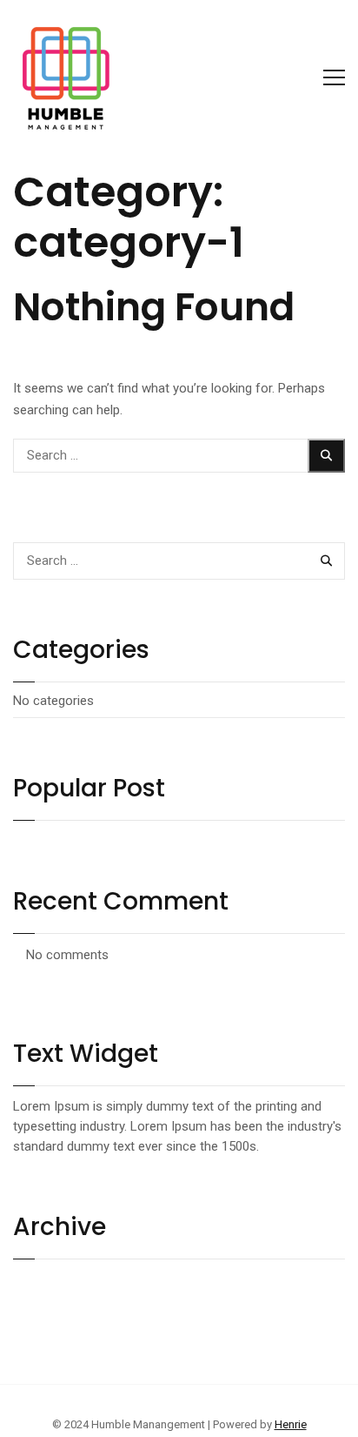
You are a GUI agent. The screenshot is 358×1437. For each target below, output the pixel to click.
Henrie (291, 1424)
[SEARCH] (327, 456)
